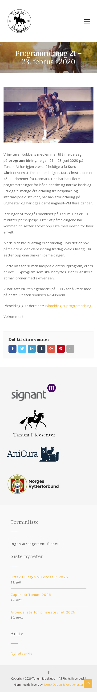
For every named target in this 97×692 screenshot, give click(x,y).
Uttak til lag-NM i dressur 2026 (39, 577)
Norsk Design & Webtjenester (63, 685)
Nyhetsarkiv (21, 653)
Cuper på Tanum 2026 (31, 594)
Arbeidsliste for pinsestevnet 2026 (43, 612)
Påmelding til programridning (68, 305)
